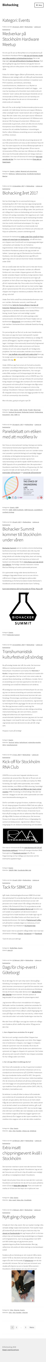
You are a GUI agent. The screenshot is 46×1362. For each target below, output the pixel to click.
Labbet (17, 171)
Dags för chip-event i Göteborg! (19, 969)
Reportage (37, 410)
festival (11, 742)
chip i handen (16, 1131)
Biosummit (16, 321)
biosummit (6, 415)
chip (12, 415)
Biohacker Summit (28, 412)
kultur (17, 742)
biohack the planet (15, 412)
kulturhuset (23, 742)
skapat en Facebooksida (11, 1233)
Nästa (32, 1327)
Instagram (28, 933)
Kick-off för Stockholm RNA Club (21, 764)
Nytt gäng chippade (18, 1216)
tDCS (4, 745)
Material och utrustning (29, 171)
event (14, 1200)
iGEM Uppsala (28, 510)
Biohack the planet (17, 308)
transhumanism (12, 745)
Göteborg (33, 1131)
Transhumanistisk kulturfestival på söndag (22, 654)
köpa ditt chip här (20, 1185)
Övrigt (25, 410)
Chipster (16, 1310)
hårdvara (12, 174)
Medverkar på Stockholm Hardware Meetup (20, 39)
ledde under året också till (30, 237)
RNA (15, 870)
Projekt (30, 410)
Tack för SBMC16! (17, 887)
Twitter (20, 933)
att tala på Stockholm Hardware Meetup (24, 61)
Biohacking (10, 5)
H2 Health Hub (30, 926)
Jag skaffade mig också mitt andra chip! (23, 354)
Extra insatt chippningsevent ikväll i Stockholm (22, 1153)
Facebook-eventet (20, 853)
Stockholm (27, 1200)
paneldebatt (38, 510)
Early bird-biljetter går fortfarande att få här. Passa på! (22, 589)
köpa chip (20, 1200)
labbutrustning (21, 174)
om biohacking (23, 239)
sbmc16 (10, 950)
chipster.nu (29, 1260)
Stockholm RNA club (24, 870)
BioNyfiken (13, 948)
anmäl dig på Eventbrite (32, 472)
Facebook (38, 933)
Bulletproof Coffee (34, 920)
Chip (11, 410)
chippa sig (25, 1131)
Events (12, 171)
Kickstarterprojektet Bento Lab (21, 909)
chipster (25, 1312)
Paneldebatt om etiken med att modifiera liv (21, 434)
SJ (19, 415)
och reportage (12, 239)
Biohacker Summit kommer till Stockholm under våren (21, 534)
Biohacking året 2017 (20, 193)
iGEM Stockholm (18, 510)
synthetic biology (8, 512)
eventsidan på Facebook (11, 472)
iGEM (20, 410)
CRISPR (11, 870)
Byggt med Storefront (10, 1350)
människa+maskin (34, 742)
